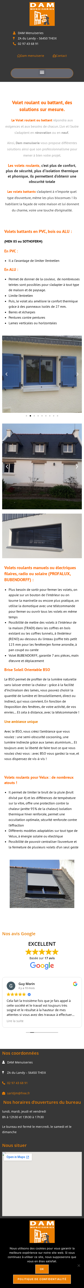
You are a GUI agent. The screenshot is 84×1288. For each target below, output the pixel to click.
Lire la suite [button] (72, 1021)
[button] (42, 72)
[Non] (78, 1265)
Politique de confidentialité (42, 1279)
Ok (42, 1269)
